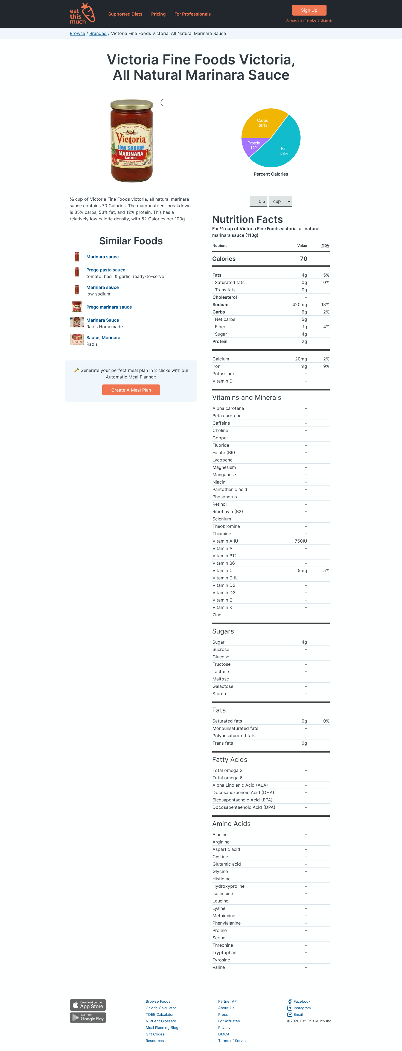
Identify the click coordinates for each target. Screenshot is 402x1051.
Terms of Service (232, 1040)
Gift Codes (155, 1034)
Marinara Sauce (102, 320)
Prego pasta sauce (105, 270)
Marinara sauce (102, 256)
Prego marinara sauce (109, 307)
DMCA (223, 1034)
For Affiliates (229, 1021)
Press (223, 1014)
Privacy (224, 1027)
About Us (226, 1008)
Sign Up (309, 10)
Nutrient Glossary (161, 1021)
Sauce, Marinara (103, 337)
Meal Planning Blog (162, 1027)
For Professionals (192, 14)
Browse (77, 33)
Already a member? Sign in (309, 20)
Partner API (228, 1001)
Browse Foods (158, 1001)
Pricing (158, 14)
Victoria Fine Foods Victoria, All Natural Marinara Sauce (201, 67)
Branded (98, 33)
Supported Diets (125, 14)
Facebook (302, 1001)
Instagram (302, 1008)
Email (298, 1014)
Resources (155, 1040)
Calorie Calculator (161, 1008)
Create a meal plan (131, 390)
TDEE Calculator (160, 1014)
